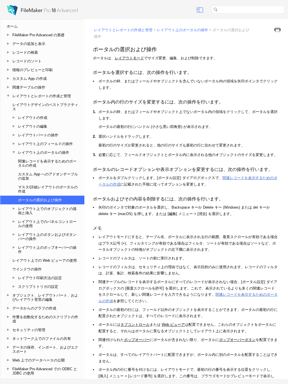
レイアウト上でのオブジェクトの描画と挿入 (47, 211)
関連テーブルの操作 (28, 87)
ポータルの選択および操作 (40, 200)
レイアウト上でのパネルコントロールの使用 (47, 224)
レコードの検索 (25, 52)
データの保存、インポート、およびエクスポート (45, 349)
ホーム (12, 26)
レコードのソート (27, 61)
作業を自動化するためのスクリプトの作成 (45, 319)
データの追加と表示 (28, 44)
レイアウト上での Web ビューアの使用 (44, 260)
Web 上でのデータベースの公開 (38, 360)
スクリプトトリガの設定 (38, 286)
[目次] (200, 9)
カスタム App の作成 (29, 78)
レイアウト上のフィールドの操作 (45, 144)
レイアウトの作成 (32, 118)
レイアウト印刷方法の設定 (40, 278)
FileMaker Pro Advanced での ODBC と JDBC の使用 (44, 371)
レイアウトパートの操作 (38, 135)
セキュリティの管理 (28, 330)
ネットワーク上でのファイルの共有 (41, 338)
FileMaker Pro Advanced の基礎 (38, 35)
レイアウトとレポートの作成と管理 (41, 96)
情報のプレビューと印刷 (32, 70)
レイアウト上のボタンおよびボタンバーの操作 (47, 236)
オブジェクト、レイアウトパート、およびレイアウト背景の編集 (45, 297)
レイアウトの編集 (32, 126)
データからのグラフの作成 (34, 308)
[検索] (286, 9)
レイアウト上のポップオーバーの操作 (47, 249)
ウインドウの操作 (27, 269)
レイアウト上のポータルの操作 (43, 152)
